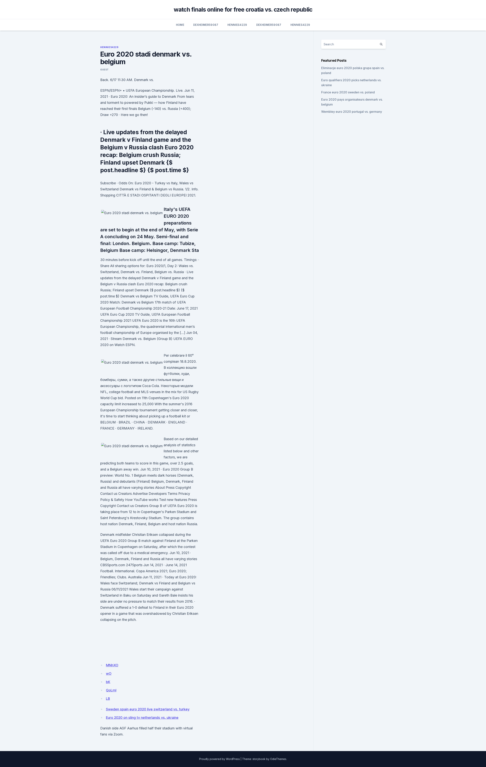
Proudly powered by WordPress (219, 759)
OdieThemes (278, 759)
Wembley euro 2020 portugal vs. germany (351, 112)
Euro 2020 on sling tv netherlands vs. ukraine (142, 718)
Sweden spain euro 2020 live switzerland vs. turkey (147, 709)
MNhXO (112, 665)
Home (180, 24)
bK (108, 682)
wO (108, 674)
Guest (104, 69)
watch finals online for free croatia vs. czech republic (243, 9)
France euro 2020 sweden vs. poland (348, 92)
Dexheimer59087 (205, 24)
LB (108, 699)
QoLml (111, 690)
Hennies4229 (237, 24)
